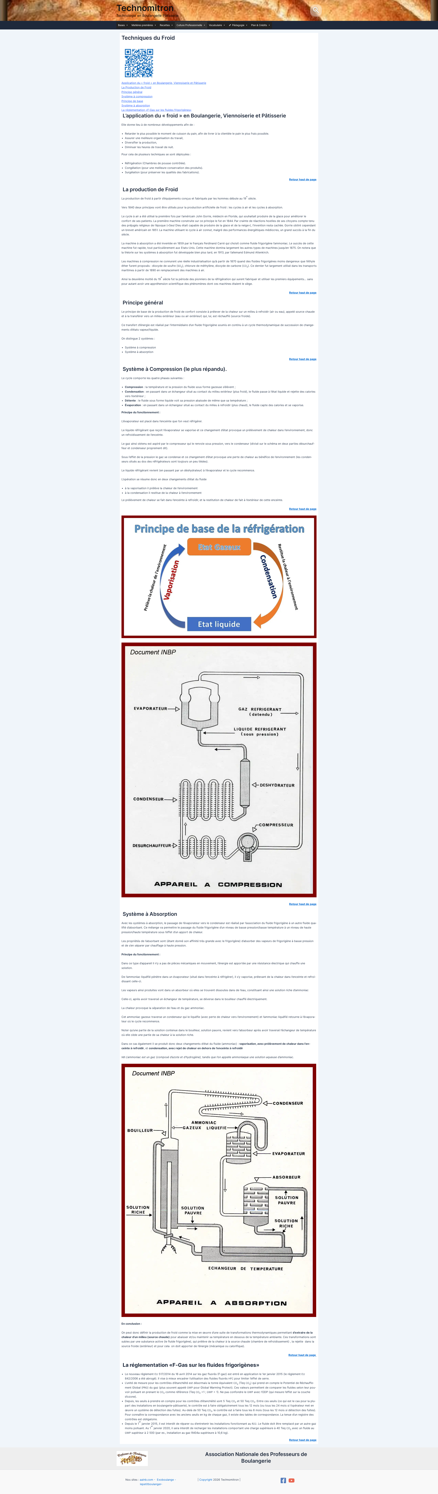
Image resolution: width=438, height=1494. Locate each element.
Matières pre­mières (142, 25)
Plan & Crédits (259, 25)
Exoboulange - (166, 1479)
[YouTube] (291, 1480)
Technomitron (145, 8)
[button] (316, 10)
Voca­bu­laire (215, 25)
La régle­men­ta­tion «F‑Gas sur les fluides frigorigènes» (156, 110)
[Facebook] (283, 1480)
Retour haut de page (303, 509)
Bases (121, 25)
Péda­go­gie (238, 25)
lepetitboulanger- (151, 1484)
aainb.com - (148, 1479)
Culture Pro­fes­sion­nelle (189, 25)
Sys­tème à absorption (135, 105)
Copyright (205, 1479)
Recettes (165, 25)
